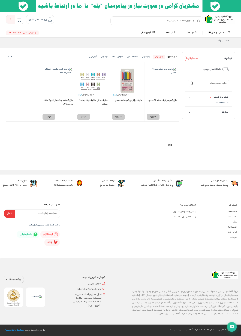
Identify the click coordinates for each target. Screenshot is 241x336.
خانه (225, 41)
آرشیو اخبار (146, 33)
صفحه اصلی (231, 212)
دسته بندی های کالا (217, 33)
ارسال (9, 213)
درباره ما (233, 237)
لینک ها (169, 33)
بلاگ (235, 222)
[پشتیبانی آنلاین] (232, 327)
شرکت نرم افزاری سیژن (14, 330)
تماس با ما (232, 217)
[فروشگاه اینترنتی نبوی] (219, 19)
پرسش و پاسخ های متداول (184, 212)
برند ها (191, 33)
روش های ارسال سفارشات (185, 217)
